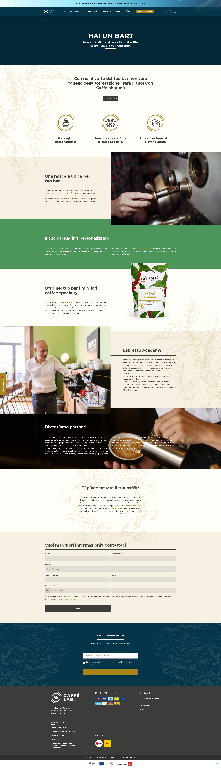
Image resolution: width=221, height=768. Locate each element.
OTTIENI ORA (110, 380)
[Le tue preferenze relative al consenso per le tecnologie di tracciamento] (217, 764)
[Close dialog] (133, 363)
